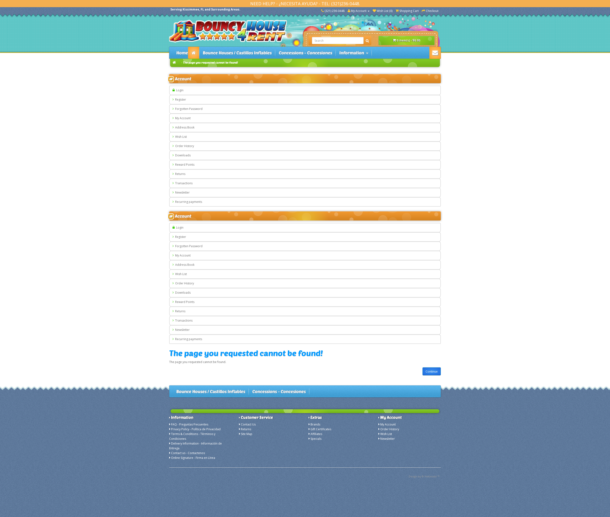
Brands (315, 424)
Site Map (246, 434)
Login (179, 90)
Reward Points (184, 165)
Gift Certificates (320, 429)
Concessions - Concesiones (305, 52)
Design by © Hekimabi (423, 476)
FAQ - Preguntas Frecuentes (189, 424)
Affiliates (316, 434)
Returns (179, 174)
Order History (184, 146)
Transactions (183, 183)
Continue (432, 371)
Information (352, 52)
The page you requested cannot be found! (210, 62)
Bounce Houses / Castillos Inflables (237, 52)
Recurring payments (188, 202)
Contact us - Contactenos (188, 453)
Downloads (182, 155)
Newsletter (182, 192)
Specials (315, 439)
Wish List (180, 137)
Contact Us (248, 424)
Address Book (184, 127)
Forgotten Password (188, 109)
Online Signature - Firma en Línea (193, 458)
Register (180, 99)
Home (182, 52)
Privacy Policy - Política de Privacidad (196, 429)
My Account (182, 118)
